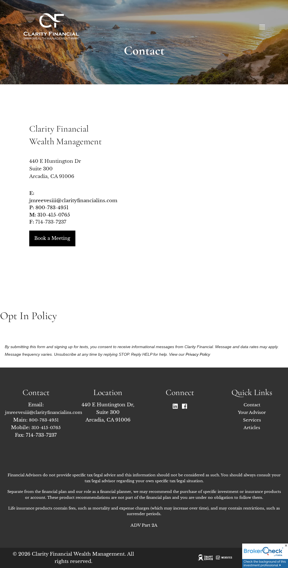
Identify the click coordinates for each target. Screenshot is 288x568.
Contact (252, 404)
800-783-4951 (52, 208)
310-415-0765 (53, 215)
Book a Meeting (52, 238)
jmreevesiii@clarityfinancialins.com (73, 201)
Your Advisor (252, 412)
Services (252, 420)
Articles (252, 427)
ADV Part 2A (144, 525)
